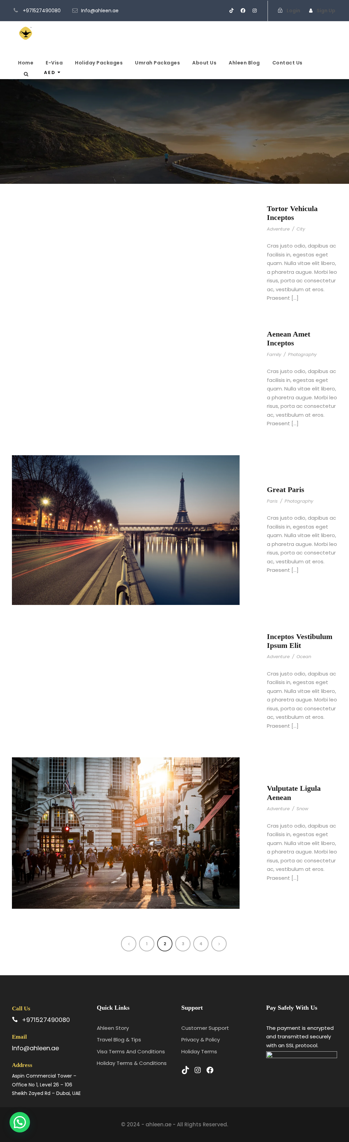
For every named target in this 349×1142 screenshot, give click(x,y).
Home (25, 62)
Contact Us (287, 62)
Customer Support (205, 1028)
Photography (302, 354)
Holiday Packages (99, 62)
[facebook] (243, 10)
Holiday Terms (199, 1051)
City (301, 229)
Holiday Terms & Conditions (132, 1063)
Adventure (278, 229)
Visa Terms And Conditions (131, 1051)
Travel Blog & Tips (119, 1039)
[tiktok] (231, 10)
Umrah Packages (157, 62)
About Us (204, 62)
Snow (302, 808)
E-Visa (54, 62)
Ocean (304, 656)
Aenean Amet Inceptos (288, 338)
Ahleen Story (113, 1028)
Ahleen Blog (244, 62)
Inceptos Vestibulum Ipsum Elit (299, 641)
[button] (20, 1122)
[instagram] (255, 10)
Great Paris (285, 489)
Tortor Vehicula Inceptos (292, 213)
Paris (272, 501)
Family (274, 354)
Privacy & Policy (200, 1039)
